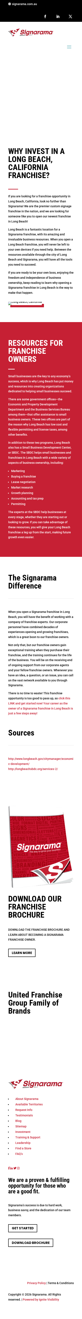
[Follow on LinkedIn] (57, 16)
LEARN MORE (22, 953)
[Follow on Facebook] (45, 16)
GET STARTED (23, 1228)
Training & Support (27, 1137)
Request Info (23, 1110)
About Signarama (26, 1099)
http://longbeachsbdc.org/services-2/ (33, 769)
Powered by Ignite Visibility (40, 1299)
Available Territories (29, 1104)
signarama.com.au (24, 4)
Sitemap (20, 1126)
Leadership (22, 1143)
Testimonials (24, 1115)
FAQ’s (19, 1154)
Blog (18, 1121)
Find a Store (23, 1148)
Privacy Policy (36, 1283)
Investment (22, 1132)
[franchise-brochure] (41, 887)
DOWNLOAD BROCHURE (31, 1243)
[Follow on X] (70, 16)
